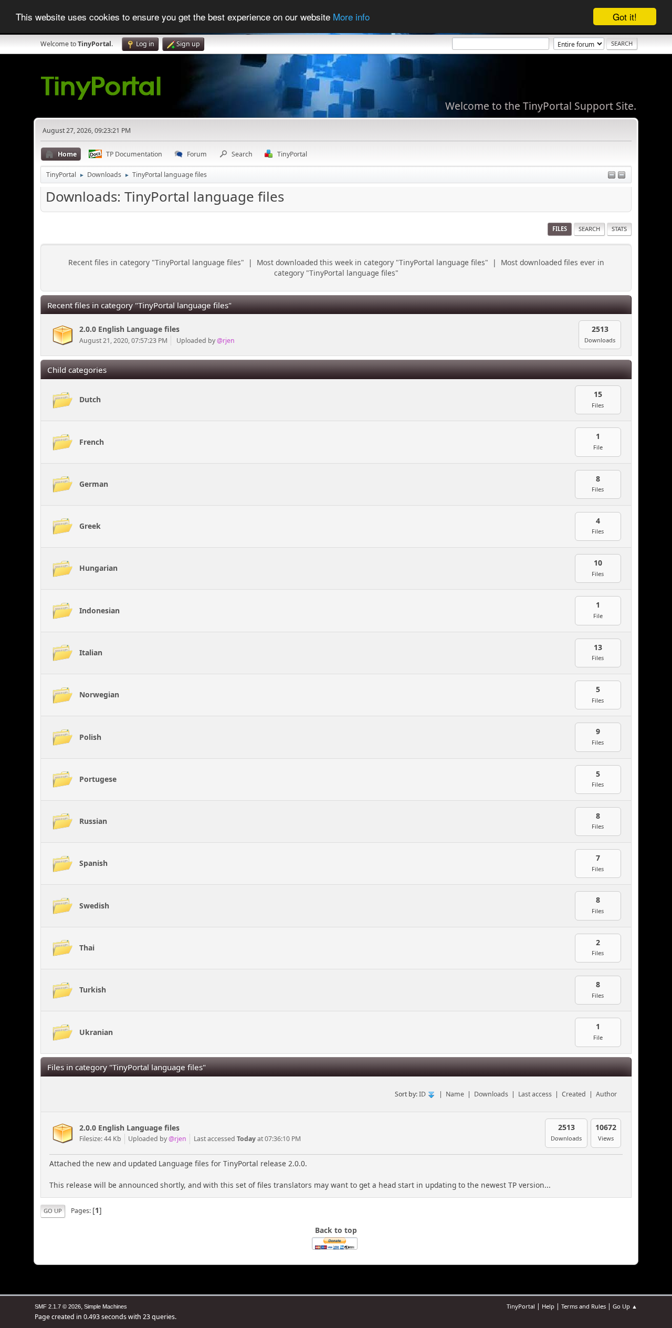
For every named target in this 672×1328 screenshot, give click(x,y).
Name (455, 1094)
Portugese (98, 779)
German (93, 484)
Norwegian (99, 694)
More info (351, 17)
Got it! (625, 16)
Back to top (336, 1230)
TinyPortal (521, 1306)
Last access (535, 1094)
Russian (93, 821)
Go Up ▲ (625, 1306)
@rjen (226, 340)
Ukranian (96, 1032)
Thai (86, 948)
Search (589, 229)
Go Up (53, 1211)
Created (574, 1094)
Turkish (92, 990)
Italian (90, 652)
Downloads (491, 1094)
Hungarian (98, 568)
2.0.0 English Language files (129, 329)
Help (548, 1306)
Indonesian (99, 610)
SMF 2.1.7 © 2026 (58, 1306)
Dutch (90, 399)
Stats (619, 229)
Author (606, 1094)
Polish (90, 737)
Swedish (94, 906)
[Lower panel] (611, 176)
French (91, 442)
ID (423, 1094)
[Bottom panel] (621, 176)
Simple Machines (105, 1306)
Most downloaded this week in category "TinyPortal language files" (372, 262)
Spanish (93, 863)
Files (559, 229)
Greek (90, 526)
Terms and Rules (583, 1306)
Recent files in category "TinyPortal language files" (156, 262)
